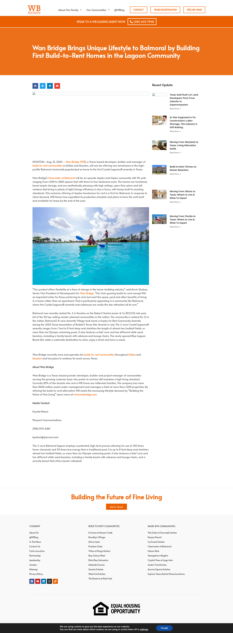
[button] (35, 86)
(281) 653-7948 (143, 22)
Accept (164, 628)
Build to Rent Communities (104, 526)
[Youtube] (37, 581)
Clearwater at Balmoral (61, 178)
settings (144, 629)
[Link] (55, 581)
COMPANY (34, 526)
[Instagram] (49, 581)
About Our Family (68, 10)
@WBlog (119, 10)
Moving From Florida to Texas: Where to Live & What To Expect (183, 219)
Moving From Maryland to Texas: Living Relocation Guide (184, 145)
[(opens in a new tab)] (159, 101)
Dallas (132, 354)
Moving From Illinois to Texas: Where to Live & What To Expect (182, 194)
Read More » (175, 108)
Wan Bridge (87, 293)
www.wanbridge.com (85, 394)
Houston (37, 358)
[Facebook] (31, 581)
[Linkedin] (43, 581)
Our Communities (96, 10)
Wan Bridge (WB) (76, 161)
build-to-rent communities (47, 165)
